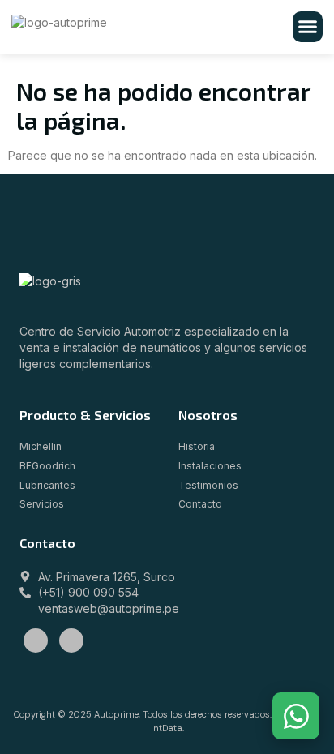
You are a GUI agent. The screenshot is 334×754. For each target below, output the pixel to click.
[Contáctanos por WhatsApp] (295, 715)
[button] (308, 26)
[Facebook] (36, 640)
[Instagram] (71, 640)
